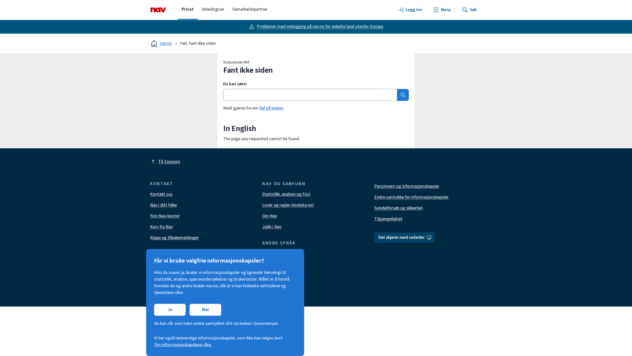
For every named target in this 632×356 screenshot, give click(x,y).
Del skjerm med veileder (401, 237)
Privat (188, 9)
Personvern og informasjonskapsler (406, 186)
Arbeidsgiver (213, 9)
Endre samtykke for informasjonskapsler (411, 197)
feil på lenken (271, 108)
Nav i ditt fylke (163, 205)
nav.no (166, 43)
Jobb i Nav (271, 227)
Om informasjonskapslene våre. (183, 345)
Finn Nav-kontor (165, 216)
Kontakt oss (161, 194)
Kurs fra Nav (161, 227)
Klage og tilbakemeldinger (174, 238)
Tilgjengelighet (388, 219)
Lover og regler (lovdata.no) (288, 205)
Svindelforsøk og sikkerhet (398, 208)
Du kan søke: (235, 84)
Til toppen (169, 161)
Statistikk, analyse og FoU (286, 194)
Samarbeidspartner (250, 9)
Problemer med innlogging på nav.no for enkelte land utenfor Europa (320, 26)
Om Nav (269, 216)
